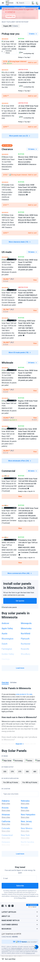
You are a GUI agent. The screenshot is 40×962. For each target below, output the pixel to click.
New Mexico (26, 828)
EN (14, 942)
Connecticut (7, 835)
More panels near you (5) (18, 136)
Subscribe (20, 886)
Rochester (25, 644)
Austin (4, 633)
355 (4, 772)
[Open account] (33, 3)
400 (34, 772)
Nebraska (25, 801)
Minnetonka (26, 628)
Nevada (24, 807)
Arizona (5, 807)
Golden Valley (8, 654)
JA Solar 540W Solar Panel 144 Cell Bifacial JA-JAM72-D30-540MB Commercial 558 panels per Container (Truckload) (28, 513)
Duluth (4, 644)
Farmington (7, 649)
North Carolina (27, 842)
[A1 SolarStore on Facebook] (3, 906)
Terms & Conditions (16, 948)
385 (27, 772)
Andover (5, 623)
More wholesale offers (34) (18, 461)
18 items (31, 252)
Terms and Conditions (29, 896)
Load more (20, 668)
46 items (31, 471)
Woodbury (25, 654)
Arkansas (6, 814)
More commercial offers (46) (19, 573)
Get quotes (20, 601)
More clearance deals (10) (18, 242)
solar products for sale (24, 694)
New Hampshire (28, 814)
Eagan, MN (10, 26)
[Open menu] (3, 3)
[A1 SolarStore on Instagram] (9, 906)
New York (25, 835)
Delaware (6, 842)
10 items (31, 149)
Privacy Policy (22, 898)
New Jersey (26, 821)
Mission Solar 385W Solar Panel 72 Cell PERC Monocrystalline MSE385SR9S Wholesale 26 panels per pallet (28, 265)
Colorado (6, 828)
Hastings (6, 659)
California (6, 821)
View (20, 496)
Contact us (29, 953)
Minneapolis (26, 623)
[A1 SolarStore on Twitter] (6, 906)
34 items (31, 363)
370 (12, 772)
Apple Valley (7, 628)
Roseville (25, 649)
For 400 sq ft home (30, 782)
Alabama (5, 801)
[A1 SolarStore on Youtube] (12, 906)
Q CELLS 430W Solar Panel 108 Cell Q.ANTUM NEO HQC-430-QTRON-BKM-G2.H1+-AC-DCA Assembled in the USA (28, 77)
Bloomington (7, 638)
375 (19, 772)
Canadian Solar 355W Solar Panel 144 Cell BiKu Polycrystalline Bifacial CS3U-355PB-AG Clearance (27, 190)
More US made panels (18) (19, 352)
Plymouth (25, 638)
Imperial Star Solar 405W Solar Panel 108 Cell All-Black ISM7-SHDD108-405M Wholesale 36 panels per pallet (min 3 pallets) (28, 434)
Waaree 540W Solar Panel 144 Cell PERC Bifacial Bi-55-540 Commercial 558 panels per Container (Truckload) (27, 484)
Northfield (25, 633)
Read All (19, 744)
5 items (32, 34)
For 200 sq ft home (10, 782)
